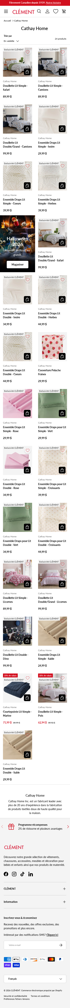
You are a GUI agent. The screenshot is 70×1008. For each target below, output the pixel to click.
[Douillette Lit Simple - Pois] (52, 688)
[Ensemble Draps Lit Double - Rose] (17, 460)
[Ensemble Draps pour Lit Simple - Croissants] (52, 460)
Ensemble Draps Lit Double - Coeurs (14, 372)
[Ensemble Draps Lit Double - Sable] (17, 744)
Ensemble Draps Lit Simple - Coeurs (14, 201)
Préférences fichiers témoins (17, 999)
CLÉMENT (15, 990)
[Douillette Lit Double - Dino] (17, 631)
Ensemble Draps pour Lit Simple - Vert (52, 429)
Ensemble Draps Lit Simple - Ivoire (49, 144)
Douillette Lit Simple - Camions (50, 87)
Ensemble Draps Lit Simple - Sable (49, 656)
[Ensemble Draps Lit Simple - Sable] (52, 631)
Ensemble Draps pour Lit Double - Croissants (52, 542)
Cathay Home (21, 20)
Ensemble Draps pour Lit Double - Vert (17, 542)
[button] (64, 11)
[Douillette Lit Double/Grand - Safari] (52, 232)
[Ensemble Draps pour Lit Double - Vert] (17, 517)
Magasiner (18, 264)
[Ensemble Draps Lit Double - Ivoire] (17, 289)
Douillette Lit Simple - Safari (15, 87)
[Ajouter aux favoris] (27, 52)
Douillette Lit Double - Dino (15, 656)
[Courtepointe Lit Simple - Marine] (17, 688)
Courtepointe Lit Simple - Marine (17, 713)
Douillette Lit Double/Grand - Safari (51, 258)
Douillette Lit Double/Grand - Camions (17, 144)
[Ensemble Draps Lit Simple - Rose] (17, 403)
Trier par (8, 36)
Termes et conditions (40, 996)
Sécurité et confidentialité (15, 996)
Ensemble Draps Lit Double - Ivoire (14, 315)
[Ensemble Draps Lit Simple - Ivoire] (52, 119)
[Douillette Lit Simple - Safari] (17, 62)
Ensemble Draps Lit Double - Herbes (49, 315)
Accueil (7, 20)
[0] (55, 11)
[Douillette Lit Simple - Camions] (52, 62)
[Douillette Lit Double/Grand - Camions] (17, 119)
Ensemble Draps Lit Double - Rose (14, 486)
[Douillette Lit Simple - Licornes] (17, 574)
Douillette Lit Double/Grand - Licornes (52, 599)
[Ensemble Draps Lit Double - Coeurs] (17, 346)
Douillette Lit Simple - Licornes (15, 599)
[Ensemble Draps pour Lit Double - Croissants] (52, 517)
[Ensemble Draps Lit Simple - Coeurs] (17, 175)
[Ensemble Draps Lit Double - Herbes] (52, 289)
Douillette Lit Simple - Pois (50, 713)
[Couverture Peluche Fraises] (52, 346)
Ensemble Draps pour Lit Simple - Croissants (52, 486)
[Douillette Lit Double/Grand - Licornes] (52, 574)
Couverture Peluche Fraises (49, 372)
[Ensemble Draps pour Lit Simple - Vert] (52, 403)
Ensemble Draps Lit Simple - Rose (14, 429)
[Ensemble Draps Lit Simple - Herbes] (52, 175)
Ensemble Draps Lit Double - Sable (14, 770)
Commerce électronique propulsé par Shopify (41, 990)
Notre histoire (53, 2)
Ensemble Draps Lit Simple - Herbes (49, 201)
